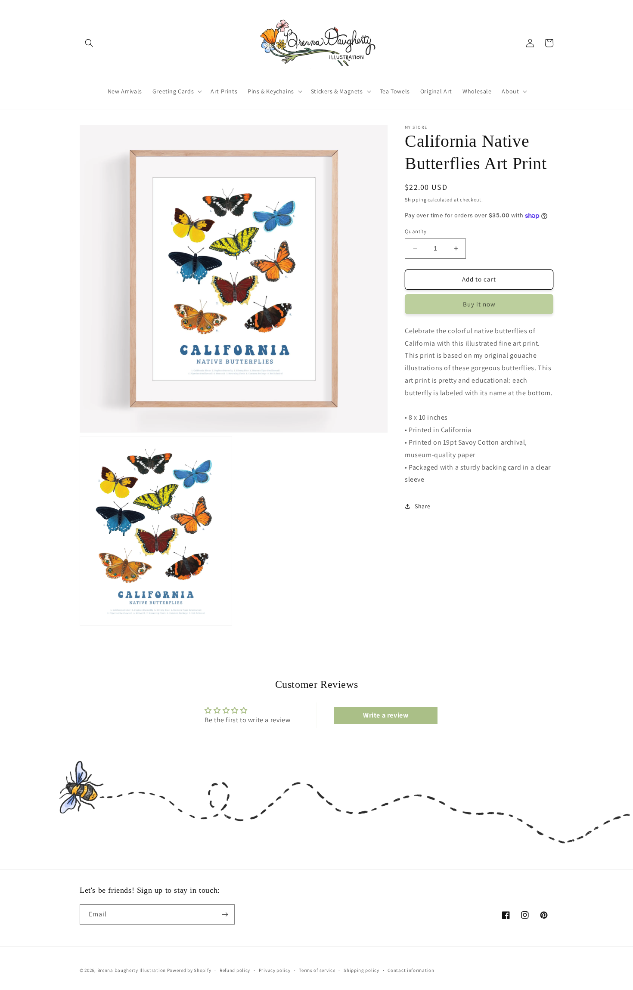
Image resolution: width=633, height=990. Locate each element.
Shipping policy (361, 970)
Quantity (415, 231)
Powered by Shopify (189, 970)
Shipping (416, 199)
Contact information (411, 970)
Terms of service (317, 970)
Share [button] (423, 506)
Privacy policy (275, 970)
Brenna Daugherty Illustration (131, 970)
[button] (89, 43)
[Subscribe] (224, 914)
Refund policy (235, 970)
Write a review (385, 715)
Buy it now (479, 304)
